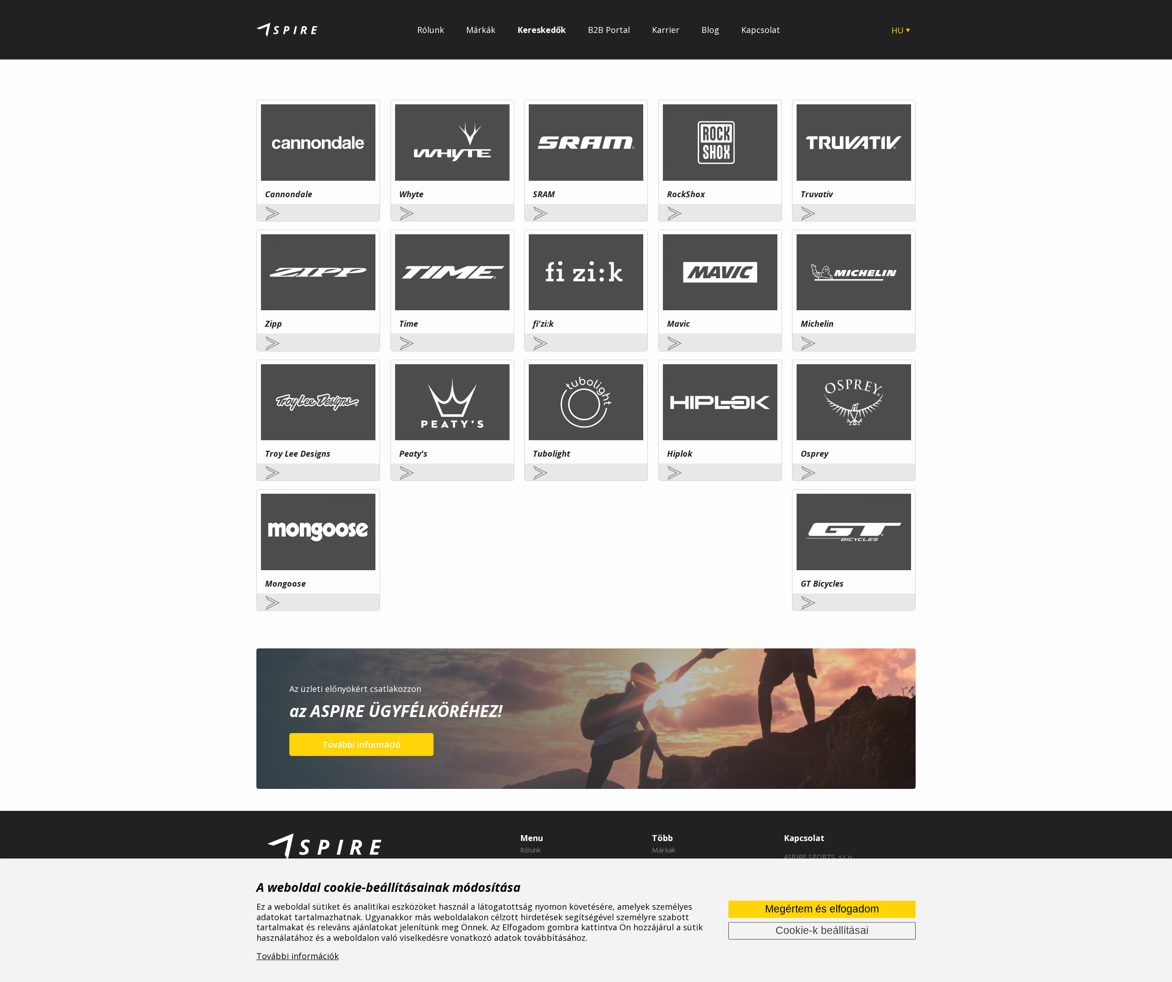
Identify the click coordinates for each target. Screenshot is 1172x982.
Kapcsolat (760, 29)
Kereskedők (541, 29)
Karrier (665, 29)
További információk (297, 956)
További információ (361, 744)
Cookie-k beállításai (822, 930)
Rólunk (430, 29)
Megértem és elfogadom (822, 909)
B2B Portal (609, 29)
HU (897, 30)
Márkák (480, 29)
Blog (710, 29)
